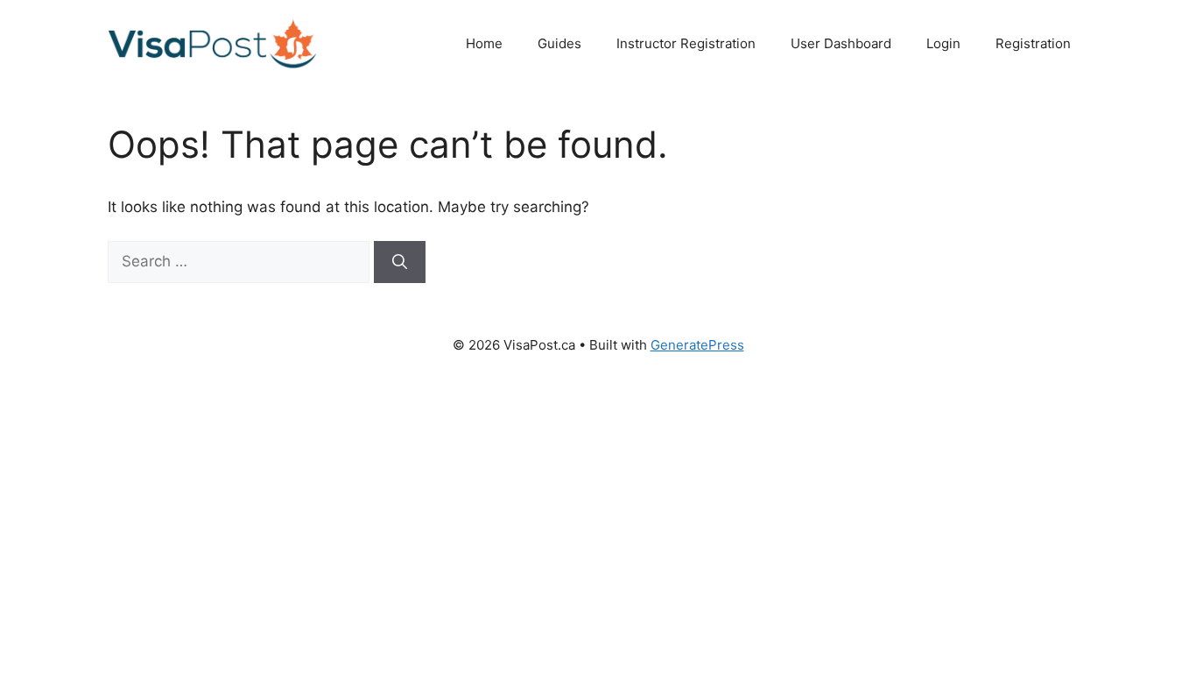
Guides (559, 43)
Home (484, 43)
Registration (1033, 43)
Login (943, 43)
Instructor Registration (686, 43)
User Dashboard (841, 43)
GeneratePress (697, 344)
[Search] (400, 262)
